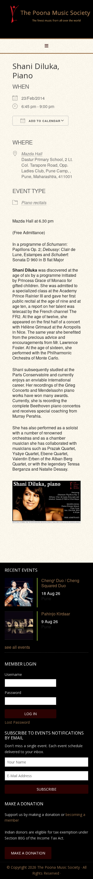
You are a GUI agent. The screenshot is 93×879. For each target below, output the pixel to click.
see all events (17, 647)
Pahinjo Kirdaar (55, 614)
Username (13, 674)
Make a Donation (28, 853)
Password (13, 692)
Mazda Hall (31, 154)
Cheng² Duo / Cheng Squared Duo (60, 582)
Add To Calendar (44, 121)
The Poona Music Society (49, 19)
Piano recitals (34, 202)
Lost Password (17, 722)
